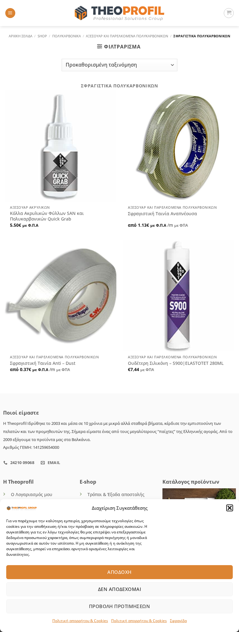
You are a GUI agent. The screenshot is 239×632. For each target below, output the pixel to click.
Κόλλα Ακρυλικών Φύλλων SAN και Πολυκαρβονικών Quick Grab (47, 216)
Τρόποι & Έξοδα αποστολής (115, 494)
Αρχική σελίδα (20, 36)
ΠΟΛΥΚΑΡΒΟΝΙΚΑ (66, 36)
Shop (42, 36)
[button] (230, 508)
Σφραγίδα (178, 620)
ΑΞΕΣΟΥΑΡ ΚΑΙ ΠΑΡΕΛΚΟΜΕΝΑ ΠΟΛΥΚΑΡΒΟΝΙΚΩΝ (127, 36)
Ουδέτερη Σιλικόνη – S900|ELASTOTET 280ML (175, 363)
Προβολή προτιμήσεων (119, 606)
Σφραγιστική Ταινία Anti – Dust (42, 363)
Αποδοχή (119, 572)
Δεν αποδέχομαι (119, 589)
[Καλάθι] (229, 13)
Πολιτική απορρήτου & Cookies (80, 620)
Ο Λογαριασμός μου (31, 494)
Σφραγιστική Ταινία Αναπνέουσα (162, 213)
